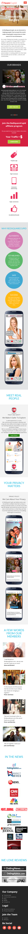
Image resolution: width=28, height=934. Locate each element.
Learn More (14, 435)
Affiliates (6, 919)
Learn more (14, 142)
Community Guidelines (10, 897)
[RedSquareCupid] (9, 3)
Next (25, 89)
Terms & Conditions (9, 909)
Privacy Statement (9, 911)
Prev (3, 89)
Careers (6, 918)
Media (5, 900)
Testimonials (7, 895)
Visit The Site (13, 99)
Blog (5, 899)
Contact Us (7, 902)
